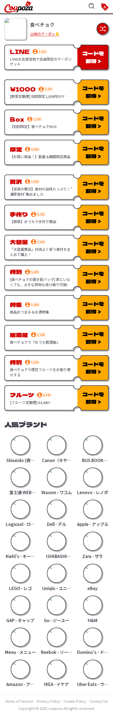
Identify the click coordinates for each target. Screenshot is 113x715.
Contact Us (99, 701)
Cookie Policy (75, 701)
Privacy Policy (48, 701)
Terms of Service (19, 701)
